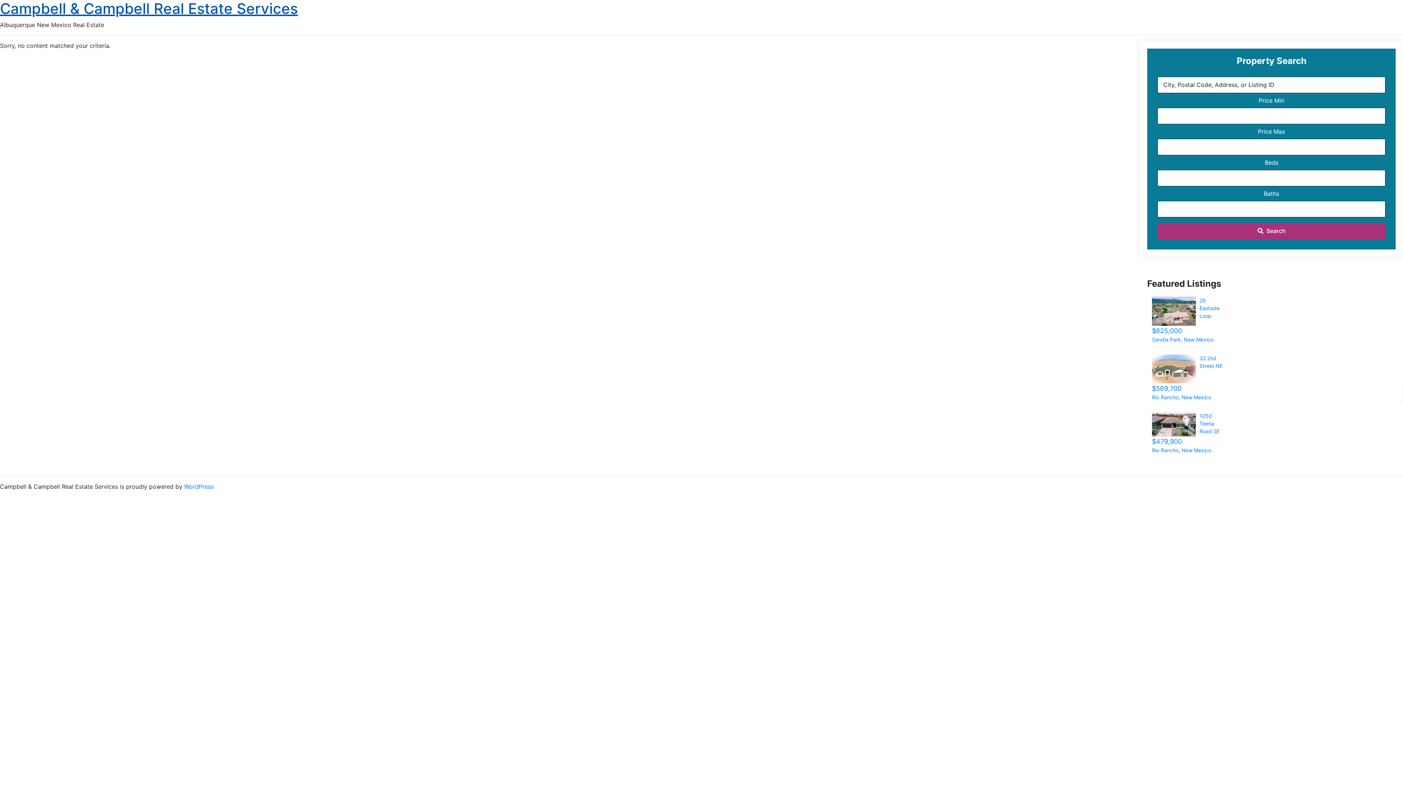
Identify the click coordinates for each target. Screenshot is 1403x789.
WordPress (199, 486)
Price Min (1271, 100)
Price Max (1271, 131)
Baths (1271, 193)
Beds (1271, 162)
